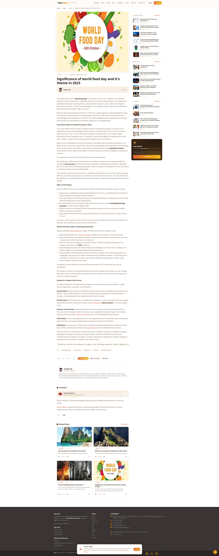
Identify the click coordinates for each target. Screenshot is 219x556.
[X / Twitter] (152, 553)
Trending (96, 3)
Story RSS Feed (58, 534)
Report (106, 358)
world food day (77, 350)
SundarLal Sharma (69, 393)
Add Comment (96, 358)
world (70, 8)
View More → (125, 424)
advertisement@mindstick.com (120, 527)
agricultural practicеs (106, 350)
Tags (93, 533)
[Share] (125, 90)
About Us (133, 3)
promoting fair (96, 303)
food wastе (95, 350)
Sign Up (157, 3)
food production (75, 231)
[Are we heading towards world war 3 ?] (74, 470)
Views (102, 3)
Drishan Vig (66, 90)
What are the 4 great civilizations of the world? (111, 451)
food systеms (87, 350)
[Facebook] (147, 553)
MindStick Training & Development (63, 543)
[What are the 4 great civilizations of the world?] (111, 437)
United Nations (62, 407)
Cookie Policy (119, 550)
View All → (158, 15)
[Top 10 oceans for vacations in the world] (74, 437)
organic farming (81, 314)
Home (58, 8)
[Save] (123, 90)
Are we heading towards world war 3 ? (71, 485)
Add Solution (84, 358)
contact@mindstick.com (118, 525)
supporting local (92, 328)
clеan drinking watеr (66, 350)
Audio (108, 3)
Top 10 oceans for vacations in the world (72, 451)
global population (84, 235)
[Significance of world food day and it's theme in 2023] (111, 470)
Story (113, 3)
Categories (120, 3)
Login (150, 3)
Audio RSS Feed (58, 532)
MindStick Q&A (58, 545)
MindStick (56, 541)
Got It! (137, 549)
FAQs (93, 523)
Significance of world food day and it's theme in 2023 (110, 486)
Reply (64, 415)
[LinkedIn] (156, 553)
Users (127, 3)
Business (94, 537)
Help (93, 525)
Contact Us (141, 3)
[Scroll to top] (215, 552)
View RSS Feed (58, 530)
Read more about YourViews (61, 523)
